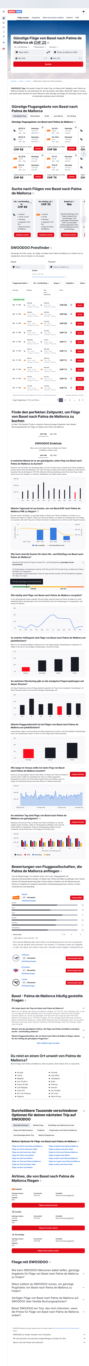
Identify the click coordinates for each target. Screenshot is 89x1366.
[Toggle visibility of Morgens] (18, 855)
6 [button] (79, 400)
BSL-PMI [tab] (53, 434)
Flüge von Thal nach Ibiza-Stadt (23, 1164)
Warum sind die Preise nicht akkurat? (28, 1342)
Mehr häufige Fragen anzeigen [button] (48, 1043)
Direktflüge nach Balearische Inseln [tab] (61, 1125)
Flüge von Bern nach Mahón (22, 1167)
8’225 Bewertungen (29, 961)
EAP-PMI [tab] (43, 434)
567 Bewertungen (28, 986)
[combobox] (53, 47)
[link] (22, 235)
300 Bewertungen (28, 973)
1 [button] (60, 400)
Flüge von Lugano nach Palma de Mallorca (64, 1161)
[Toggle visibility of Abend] (47, 855)
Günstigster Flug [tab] (19, 116)
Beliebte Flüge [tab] (38, 1125)
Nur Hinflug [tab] (71, 116)
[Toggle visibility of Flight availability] (38, 545)
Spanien (28, 81)
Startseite (14, 81)
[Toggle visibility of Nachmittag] (37, 855)
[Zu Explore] (4, 36)
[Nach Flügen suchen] (4, 18)
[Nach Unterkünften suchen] (4, 23)
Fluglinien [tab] (41, 1130)
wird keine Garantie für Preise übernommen (66, 1328)
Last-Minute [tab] (58, 116)
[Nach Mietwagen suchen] (4, 27)
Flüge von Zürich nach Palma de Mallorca (27, 1146)
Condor (24, 979)
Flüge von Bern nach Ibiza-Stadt (60, 1164)
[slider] (65, 277)
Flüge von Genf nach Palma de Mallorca (63, 1152)
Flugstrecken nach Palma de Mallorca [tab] (63, 1130)
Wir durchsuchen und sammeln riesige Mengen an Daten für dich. (39, 1338)
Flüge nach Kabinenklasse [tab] (23, 1130)
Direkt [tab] (47, 116)
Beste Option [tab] (35, 116)
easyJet (24, 894)
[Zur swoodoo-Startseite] (15, 11)
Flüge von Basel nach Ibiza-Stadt (61, 1149)
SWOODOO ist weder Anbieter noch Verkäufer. (32, 1334)
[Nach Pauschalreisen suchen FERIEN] (4, 32)
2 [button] (65, 400)
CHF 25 (40, 42)
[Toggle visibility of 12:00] (27, 855)
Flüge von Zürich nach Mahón (23, 1155)
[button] (3, 11)
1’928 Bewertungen (29, 901)
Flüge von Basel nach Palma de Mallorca (63, 1146)
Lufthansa (25, 955)
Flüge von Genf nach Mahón (22, 1158)
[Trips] (4, 42)
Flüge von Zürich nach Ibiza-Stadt (24, 1149)
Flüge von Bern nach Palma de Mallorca (63, 1158)
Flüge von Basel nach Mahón (59, 1155)
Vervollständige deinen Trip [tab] (23, 1135)
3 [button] (69, 400)
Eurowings (26, 967)
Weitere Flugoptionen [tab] (46, 1135)
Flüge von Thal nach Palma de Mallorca (26, 1161)
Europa (21, 81)
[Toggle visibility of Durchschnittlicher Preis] (55, 545)
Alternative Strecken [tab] (21, 1125)
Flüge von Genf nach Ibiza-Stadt (24, 1152)
